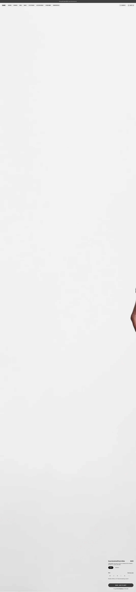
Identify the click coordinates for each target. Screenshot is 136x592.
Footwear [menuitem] (31, 5)
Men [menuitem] (20, 5)
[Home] (4, 5)
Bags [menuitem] (25, 5)
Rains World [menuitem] (56, 5)
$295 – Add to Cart (120, 585)
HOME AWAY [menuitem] (48, 5)
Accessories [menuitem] (39, 5)
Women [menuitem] (15, 5)
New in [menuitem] (9, 5)
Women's (117, 567)
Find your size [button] (130, 572)
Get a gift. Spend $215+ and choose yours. (68, 1)
